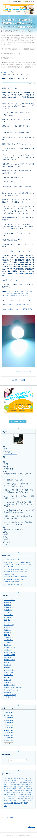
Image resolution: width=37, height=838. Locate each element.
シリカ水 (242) (8, 615)
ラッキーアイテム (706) (11, 690)
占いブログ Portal (16, 835)
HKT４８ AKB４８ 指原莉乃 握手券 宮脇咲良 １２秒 (16, 778)
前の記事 (14, 380)
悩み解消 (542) (8, 640)
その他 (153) (7, 692)
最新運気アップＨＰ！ (10, 62)
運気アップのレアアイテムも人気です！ (15, 577)
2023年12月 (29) (8, 718)
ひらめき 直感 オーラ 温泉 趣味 (15, 798)
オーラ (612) (7, 682)
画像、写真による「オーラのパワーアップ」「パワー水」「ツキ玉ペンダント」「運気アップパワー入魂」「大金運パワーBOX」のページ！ (18, 293)
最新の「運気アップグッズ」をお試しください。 (18, 562)
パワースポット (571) (10, 652)
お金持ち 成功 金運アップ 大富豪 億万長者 (20, 790)
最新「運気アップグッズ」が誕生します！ (16, 572)
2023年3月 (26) (8, 740)
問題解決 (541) (8, 637)
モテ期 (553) (7, 650)
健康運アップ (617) (9, 685)
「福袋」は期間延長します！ (12, 574)
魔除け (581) (7, 657)
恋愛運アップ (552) (9, 647)
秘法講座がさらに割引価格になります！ (15, 579)
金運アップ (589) (9, 672)
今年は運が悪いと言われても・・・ (14, 560)
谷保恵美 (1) (7, 605)
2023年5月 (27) (8, 735)
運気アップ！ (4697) (10, 695)
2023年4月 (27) (8, 738)
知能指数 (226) (8, 610)
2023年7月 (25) (8, 730)
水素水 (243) (7, 617)
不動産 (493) (7, 632)
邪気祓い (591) (8, 675)
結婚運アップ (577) (9, 655)
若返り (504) (7, 630)
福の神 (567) (7, 665)
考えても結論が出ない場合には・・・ (15, 584)
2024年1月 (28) (8, 715)
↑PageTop (31, 827)
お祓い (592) (7, 680)
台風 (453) (7, 627)
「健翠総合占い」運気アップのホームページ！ (19, 305)
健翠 (23, 371)
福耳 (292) (7, 620)
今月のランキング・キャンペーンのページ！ (18, 251)
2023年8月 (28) (8, 727)
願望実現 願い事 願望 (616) (13, 687)
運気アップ (32, 371)
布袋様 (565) (7, 667)
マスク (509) (7, 642)
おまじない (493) (9, 625)
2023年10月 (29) (8, 722)
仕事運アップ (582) (9, 660)
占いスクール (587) (9, 670)
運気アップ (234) (11, 697)
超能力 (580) (7, 662)
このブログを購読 (8, 817)
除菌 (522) (7, 635)
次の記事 (22, 380)
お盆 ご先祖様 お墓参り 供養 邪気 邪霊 (18, 782)
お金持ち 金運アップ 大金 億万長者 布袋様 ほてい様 (19, 794)
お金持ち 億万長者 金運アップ (15, 788)
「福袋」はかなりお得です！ (12, 582)
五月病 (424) (7, 645)
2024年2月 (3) (8, 713)
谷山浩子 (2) (7, 602)
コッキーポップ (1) (9, 600)
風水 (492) (7, 622)
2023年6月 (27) (8, 733)
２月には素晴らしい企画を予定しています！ (17, 569)
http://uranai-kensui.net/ (10, 454)
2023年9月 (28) (8, 725)
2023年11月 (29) (8, 720)
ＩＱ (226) (7, 612)
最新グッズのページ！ (12, 280)
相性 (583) (7, 677)
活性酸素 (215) (8, 607)
